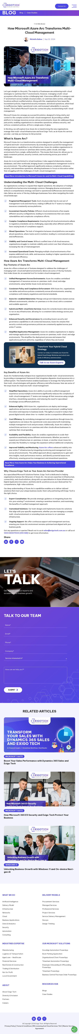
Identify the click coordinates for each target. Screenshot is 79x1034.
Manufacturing (8, 950)
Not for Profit (7, 972)
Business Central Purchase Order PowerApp (59, 975)
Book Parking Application (52, 954)
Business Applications (10, 920)
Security (5, 927)
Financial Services (9, 961)
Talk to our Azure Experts (51, 362)
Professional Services (50, 909)
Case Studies (32, 13)
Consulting (6, 935)
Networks (6, 913)
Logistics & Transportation (12, 954)
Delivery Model (8, 905)
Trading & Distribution (10, 969)
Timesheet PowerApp (50, 971)
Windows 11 (11, 865)
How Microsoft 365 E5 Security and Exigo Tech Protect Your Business (36, 816)
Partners (5, 999)
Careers (5, 1003)
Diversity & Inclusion (10, 995)
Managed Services (49, 905)
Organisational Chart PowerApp (55, 957)
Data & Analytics (9, 924)
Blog (22, 13)
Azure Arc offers (46, 447)
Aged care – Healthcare (11, 957)
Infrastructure (7, 909)
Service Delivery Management (53, 916)
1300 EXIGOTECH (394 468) (16, 533)
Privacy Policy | (10, 1026)
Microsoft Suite (14, 756)
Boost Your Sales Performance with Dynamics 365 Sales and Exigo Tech (36, 762)
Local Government (9, 976)
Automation (6, 931)
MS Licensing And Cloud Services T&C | (48, 1026)
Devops (45, 920)
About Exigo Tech (9, 992)
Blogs (44, 991)
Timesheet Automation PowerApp (55, 961)
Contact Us (62, 6)
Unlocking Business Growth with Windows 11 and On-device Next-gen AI (39, 870)
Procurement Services (50, 902)
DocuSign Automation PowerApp (55, 950)
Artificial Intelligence (10, 902)
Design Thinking (48, 924)
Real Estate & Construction (13, 965)
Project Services (48, 913)
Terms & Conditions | (25, 1026)
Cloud (4, 916)
